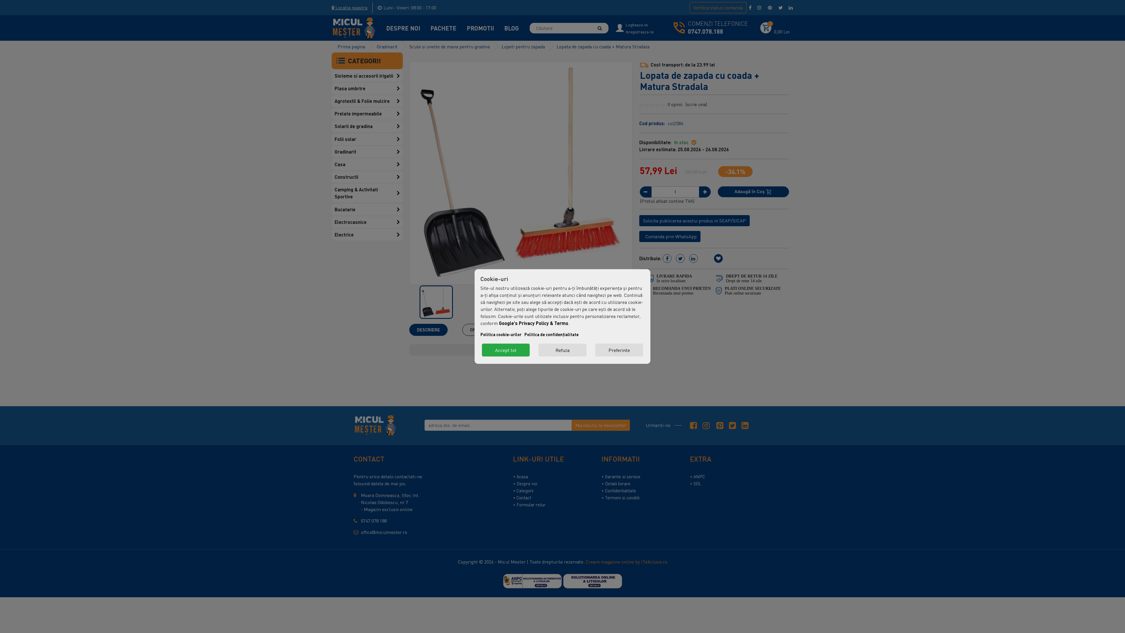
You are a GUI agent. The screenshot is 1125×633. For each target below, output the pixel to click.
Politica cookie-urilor (500, 334)
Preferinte (619, 350)
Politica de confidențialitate (551, 334)
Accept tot (506, 350)
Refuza (562, 350)
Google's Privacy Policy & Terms (533, 323)
